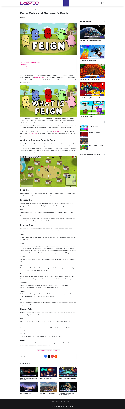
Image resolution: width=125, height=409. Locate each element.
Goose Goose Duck (39, 77)
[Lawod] (29, 3)
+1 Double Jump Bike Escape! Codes (91, 98)
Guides (66, 3)
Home (22, 9)
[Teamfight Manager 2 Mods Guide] (68, 372)
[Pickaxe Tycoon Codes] (84, 141)
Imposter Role (24, 66)
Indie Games (41, 350)
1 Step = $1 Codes (93, 126)
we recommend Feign (59, 131)
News (52, 3)
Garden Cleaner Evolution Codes (90, 79)
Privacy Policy (62, 404)
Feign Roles (24, 64)
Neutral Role (24, 71)
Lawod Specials (44, 3)
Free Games (73, 3)
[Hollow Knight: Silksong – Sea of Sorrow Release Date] (68, 387)
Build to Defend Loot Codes (96, 145)
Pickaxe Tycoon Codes (94, 139)
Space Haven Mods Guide (46, 378)
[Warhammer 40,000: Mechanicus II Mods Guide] (29, 372)
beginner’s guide (33, 133)
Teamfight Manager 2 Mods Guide (67, 378)
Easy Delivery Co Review (26, 393)
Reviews (59, 3)
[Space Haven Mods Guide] (48, 372)
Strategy (57, 350)
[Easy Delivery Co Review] (29, 387)
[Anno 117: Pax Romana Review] (48, 387)
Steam (49, 350)
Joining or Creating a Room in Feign (30, 62)
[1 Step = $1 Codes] (84, 128)
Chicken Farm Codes (86, 116)
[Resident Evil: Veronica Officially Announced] (84, 134)
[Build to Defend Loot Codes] (84, 147)
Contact (67, 404)
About (57, 404)
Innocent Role (24, 69)
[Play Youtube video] (48, 101)
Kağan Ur (23, 17)
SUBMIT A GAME (83, 3)
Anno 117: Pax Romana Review (47, 393)
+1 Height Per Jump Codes (88, 60)
